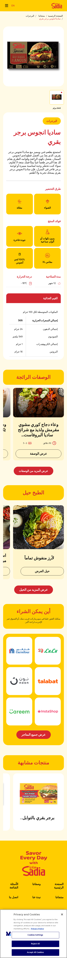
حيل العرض (42, 571)
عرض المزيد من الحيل (33, 590)
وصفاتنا (36, 884)
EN (12, 5)
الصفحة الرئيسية (55, 16)
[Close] (62, 914)
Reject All (35, 943)
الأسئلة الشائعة (14, 885)
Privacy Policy (37, 928)
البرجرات (30, 16)
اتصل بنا (13, 897)
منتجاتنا (41, 16)
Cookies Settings (35, 935)
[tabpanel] (33, 431)
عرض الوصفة (38, 454)
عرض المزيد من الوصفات (33, 471)
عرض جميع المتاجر (34, 735)
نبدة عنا (36, 897)
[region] (33, 933)
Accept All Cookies (35, 952)
